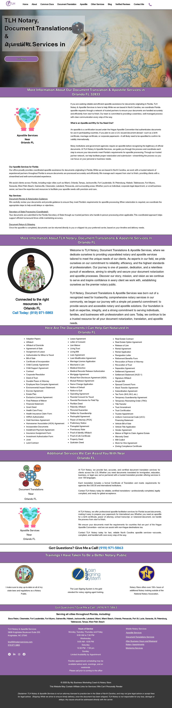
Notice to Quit (76, 390)
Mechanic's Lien (77, 365)
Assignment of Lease (35, 352)
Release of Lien (122, 345)
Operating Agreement (79, 394)
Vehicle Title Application (125, 427)
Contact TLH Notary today (89, 491)
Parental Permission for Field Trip (84, 400)
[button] (110, 4)
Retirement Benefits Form (126, 358)
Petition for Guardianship (81, 413)
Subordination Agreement (126, 391)
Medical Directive (77, 368)
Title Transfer (120, 404)
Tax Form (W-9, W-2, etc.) (126, 394)
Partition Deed (76, 403)
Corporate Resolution (35, 374)
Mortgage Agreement (79, 374)
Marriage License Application (82, 361)
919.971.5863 (14, 645)
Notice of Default (77, 387)
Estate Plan (31, 394)
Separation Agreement (125, 368)
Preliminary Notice (78, 423)
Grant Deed (31, 407)
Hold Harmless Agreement (38, 420)
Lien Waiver (75, 345)
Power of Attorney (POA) (81, 420)
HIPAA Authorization (35, 417)
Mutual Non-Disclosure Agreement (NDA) (88, 377)
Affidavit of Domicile (35, 345)
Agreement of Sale (34, 348)
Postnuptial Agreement (80, 416)
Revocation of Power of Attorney (129, 361)
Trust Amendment (123, 407)
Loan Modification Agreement (83, 358)
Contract (30, 371)
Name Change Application (81, 384)
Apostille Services (134, 632)
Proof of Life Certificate (80, 436)
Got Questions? (65, 607)
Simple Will (120, 381)
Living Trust (75, 348)
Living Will (74, 352)
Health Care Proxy (34, 410)
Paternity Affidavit (77, 407)
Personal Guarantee (79, 410)
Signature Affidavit (123, 378)
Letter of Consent (77, 342)
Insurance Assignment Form (38, 433)
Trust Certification (123, 410)
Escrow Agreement (34, 391)
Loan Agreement (77, 355)
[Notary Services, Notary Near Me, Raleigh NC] (14, 654)
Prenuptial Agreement (79, 426)
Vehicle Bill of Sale (123, 423)
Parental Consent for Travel (82, 397)
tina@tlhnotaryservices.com (20, 642)
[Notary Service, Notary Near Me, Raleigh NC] (9, 654)
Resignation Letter (123, 355)
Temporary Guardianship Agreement (131, 397)
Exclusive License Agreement (39, 397)
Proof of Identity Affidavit (81, 433)
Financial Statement (35, 404)
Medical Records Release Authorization (87, 371)
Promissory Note (77, 429)
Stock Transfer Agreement (126, 387)
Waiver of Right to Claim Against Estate (132, 433)
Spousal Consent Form (125, 384)
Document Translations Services (140, 637)
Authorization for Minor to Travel (40, 355)
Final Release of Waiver (36, 400)
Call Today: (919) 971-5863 (32, 313)
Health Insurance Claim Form (39, 413)
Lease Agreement (78, 339)
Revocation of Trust (123, 365)
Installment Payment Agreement (40, 430)
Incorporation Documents (37, 426)
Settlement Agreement (125, 371)
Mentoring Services (134, 648)
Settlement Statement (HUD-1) (128, 374)
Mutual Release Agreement (82, 381)
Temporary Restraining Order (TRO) (131, 401)
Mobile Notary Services (136, 629)
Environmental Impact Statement (40, 387)
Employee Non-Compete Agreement (42, 384)
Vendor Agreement (123, 430)
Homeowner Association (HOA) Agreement (45, 423)
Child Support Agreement (37, 368)
